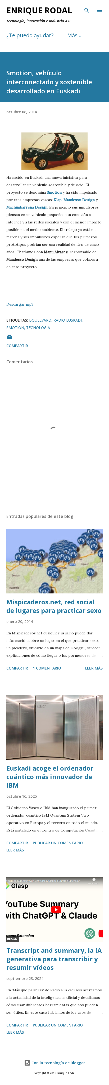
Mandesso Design (79, 199)
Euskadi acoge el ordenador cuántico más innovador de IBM (49, 776)
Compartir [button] (17, 345)
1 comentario (47, 668)
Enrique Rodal (39, 10)
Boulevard (40, 320)
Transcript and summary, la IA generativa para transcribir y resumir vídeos (54, 959)
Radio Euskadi (67, 320)
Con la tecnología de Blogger (57, 1062)
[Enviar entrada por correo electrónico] (9, 338)
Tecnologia (38, 327)
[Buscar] (87, 9)
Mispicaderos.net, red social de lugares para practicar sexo (54, 606)
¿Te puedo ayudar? (29, 35)
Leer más (94, 668)
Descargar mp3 (19, 304)
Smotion (15, 327)
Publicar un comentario (58, 842)
